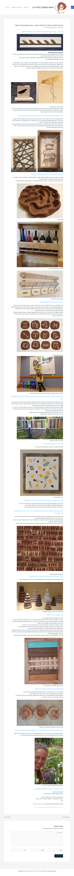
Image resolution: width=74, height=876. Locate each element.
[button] (72, 7)
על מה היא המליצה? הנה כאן (39, 804)
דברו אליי (7, 7)
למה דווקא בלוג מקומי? (16, 7)
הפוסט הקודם (66, 817)
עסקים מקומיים (52, 27)
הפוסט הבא (7, 817)
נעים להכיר (26, 7)
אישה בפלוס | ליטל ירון (42, 7)
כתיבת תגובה (60, 27)
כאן (47, 59)
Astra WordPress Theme (30, 871)
